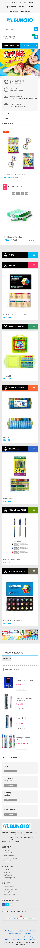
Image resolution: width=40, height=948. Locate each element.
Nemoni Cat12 (8, 498)
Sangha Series (16, 388)
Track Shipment (25, 11)
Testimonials (8, 853)
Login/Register (10, 7)
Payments (33, 937)
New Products (9, 123)
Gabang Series (16, 326)
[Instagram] (11, 904)
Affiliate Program (9, 855)
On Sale (6, 118)
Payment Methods (10, 889)
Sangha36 (7, 437)
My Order (30, 7)
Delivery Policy (9, 886)
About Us (7, 850)
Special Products (15, 933)
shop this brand (12, 669)
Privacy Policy (8, 892)
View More (21, 689)
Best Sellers (8, 113)
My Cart (21, 7)
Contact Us (8, 861)
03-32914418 (12, 2)
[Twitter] (7, 904)
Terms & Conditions (10, 858)
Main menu (25, 45)
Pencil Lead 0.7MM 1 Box (13, 237)
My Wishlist (14, 11)
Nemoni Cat (15, 449)
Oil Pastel (14, 265)
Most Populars (9, 931)
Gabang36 (7, 376)
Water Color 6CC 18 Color (12, 621)
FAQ (25, 939)
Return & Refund (10, 894)
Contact (32, 939)
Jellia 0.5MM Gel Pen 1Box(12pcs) (15, 559)
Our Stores (27, 933)
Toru (11, 255)
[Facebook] (3, 904)
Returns (8, 939)
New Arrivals (31, 931)
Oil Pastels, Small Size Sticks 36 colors (17, 175)
